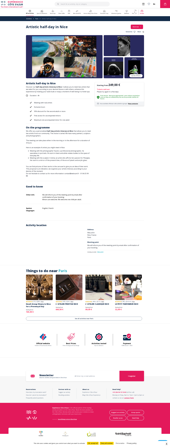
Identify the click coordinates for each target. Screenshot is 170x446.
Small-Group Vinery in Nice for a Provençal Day (38, 305)
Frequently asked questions (34, 398)
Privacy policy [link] (132, 443)
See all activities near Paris (84, 318)
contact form (129, 398)
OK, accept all (93, 443)
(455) (94, 301)
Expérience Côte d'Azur (89, 392)
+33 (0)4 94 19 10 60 (119, 392)
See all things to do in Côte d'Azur (67, 419)
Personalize (120, 443)
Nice (42, 301)
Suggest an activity (64, 392)
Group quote (135, 412)
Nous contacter (133, 103)
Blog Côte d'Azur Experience (91, 395)
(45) (64, 301)
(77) (34, 301)
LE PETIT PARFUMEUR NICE (126, 304)
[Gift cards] (143, 4)
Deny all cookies (107, 443)
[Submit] (58, 4)
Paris (36, 19)
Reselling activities (64, 395)
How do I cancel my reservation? (36, 395)
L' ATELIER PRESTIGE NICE (67, 304)
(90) (123, 301)
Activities (29, 19)
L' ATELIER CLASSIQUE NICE (97, 304)
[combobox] (82, 4)
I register (131, 376)
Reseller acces (118, 418)
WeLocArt (100, 252)
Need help (135, 418)
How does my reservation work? (36, 392)
